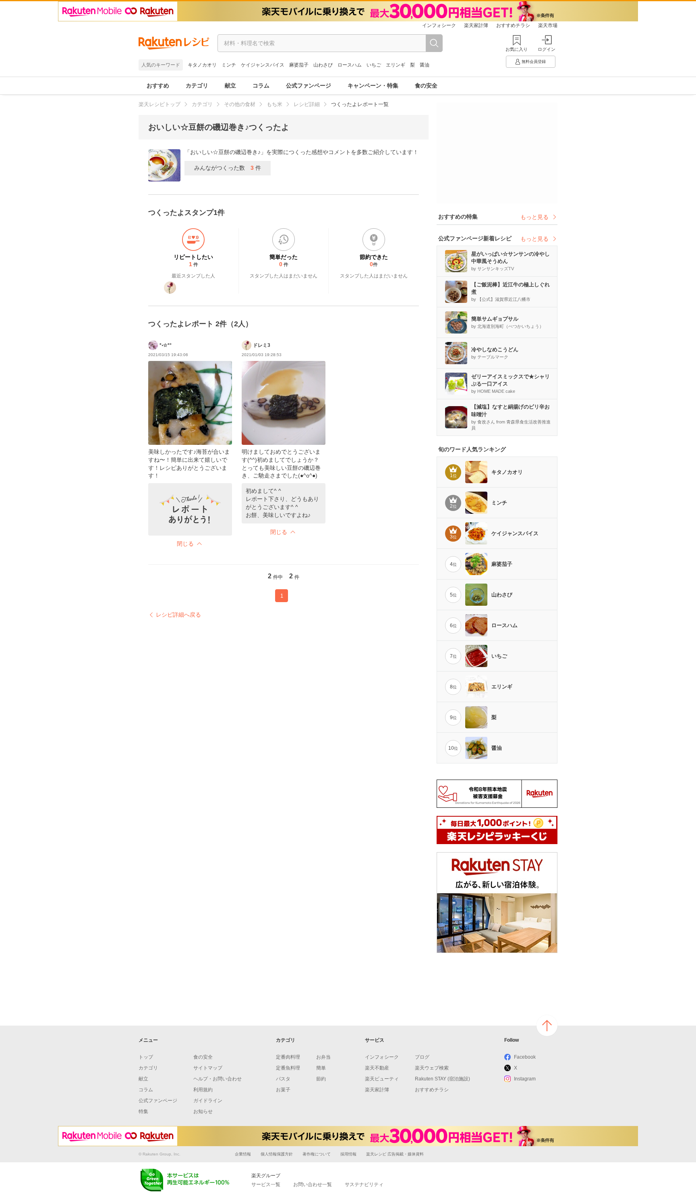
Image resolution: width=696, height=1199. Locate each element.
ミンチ (229, 65)
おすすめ (158, 85)
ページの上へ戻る (546, 1025)
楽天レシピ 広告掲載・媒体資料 (395, 1154)
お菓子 (283, 1090)
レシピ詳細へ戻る (178, 614)
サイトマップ (207, 1068)
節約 (321, 1079)
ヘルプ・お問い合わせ (217, 1079)
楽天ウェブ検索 (432, 1068)
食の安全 (426, 85)
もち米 (274, 104)
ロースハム (350, 65)
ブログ (422, 1057)
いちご (374, 65)
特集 (143, 1111)
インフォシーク (439, 25)
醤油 (424, 65)
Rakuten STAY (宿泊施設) (442, 1079)
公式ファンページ (308, 85)
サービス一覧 (265, 1184)
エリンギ (395, 65)
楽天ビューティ (382, 1079)
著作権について (316, 1154)
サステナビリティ (364, 1184)
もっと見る (534, 217)
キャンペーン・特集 (373, 85)
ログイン (546, 49)
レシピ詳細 (307, 104)
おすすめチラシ (513, 25)
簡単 (321, 1068)
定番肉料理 (288, 1057)
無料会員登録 (534, 61)
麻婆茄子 (299, 65)
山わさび (323, 65)
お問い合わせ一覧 (312, 1184)
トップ (146, 1057)
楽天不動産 (377, 1068)
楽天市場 (547, 25)
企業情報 (243, 1154)
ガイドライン (207, 1100)
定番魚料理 (288, 1068)
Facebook (525, 1057)
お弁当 (323, 1057)
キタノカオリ (202, 65)
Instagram (525, 1079)
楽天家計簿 (476, 25)
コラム (261, 85)
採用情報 (348, 1154)
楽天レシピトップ (159, 104)
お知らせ (203, 1111)
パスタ (283, 1079)
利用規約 (203, 1090)
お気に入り (516, 49)
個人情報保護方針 (277, 1154)
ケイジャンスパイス (262, 65)
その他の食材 (239, 104)
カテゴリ (197, 85)
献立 (230, 85)
